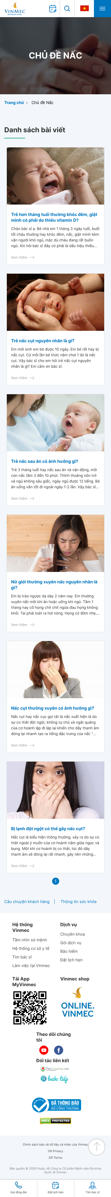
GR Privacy (55, 1151)
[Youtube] (43, 1050)
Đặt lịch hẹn (71, 960)
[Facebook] (58, 1050)
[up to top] (96, 1147)
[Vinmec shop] (78, 1002)
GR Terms (55, 1158)
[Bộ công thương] (55, 1105)
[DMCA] (55, 1121)
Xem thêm (19, 257)
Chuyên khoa (72, 934)
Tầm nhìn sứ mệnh (29, 940)
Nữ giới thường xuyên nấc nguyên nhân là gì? (54, 584)
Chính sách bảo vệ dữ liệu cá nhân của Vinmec (56, 1144)
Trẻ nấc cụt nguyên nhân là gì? (42, 340)
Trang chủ (14, 102)
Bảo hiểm (69, 951)
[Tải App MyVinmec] (30, 1008)
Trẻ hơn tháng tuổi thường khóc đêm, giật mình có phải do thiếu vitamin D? (54, 217)
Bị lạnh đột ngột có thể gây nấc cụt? (48, 828)
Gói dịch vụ (70, 942)
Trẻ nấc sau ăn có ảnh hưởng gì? (44, 461)
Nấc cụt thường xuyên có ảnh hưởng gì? (52, 708)
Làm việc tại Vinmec (31, 965)
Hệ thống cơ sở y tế (30, 948)
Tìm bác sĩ (22, 957)
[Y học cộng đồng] (55, 1069)
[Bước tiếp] (55, 1079)
